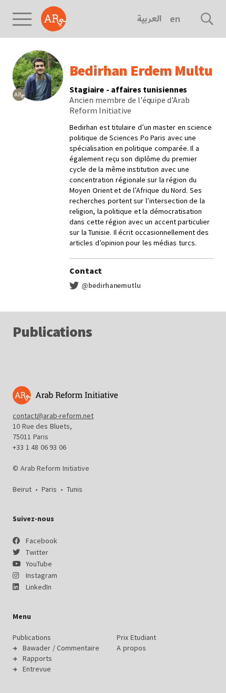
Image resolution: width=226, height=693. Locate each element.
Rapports (37, 658)
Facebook (41, 540)
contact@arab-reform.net (53, 415)
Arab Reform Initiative (53, 19)
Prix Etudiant (136, 637)
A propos (131, 648)
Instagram (41, 575)
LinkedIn (39, 587)
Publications (32, 637)
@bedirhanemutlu (110, 285)
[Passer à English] (175, 19)
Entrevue (37, 669)
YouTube (39, 563)
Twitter (37, 552)
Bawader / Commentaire (61, 648)
